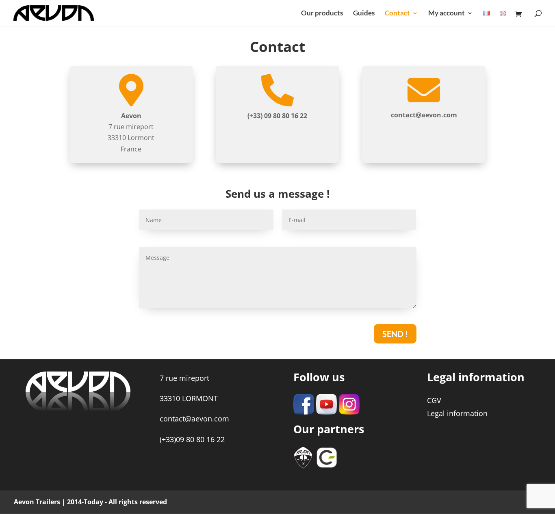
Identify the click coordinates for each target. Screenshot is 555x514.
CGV (434, 400)
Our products (322, 13)
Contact (397, 13)
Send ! (395, 334)
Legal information (457, 413)
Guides (364, 13)
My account (446, 13)
